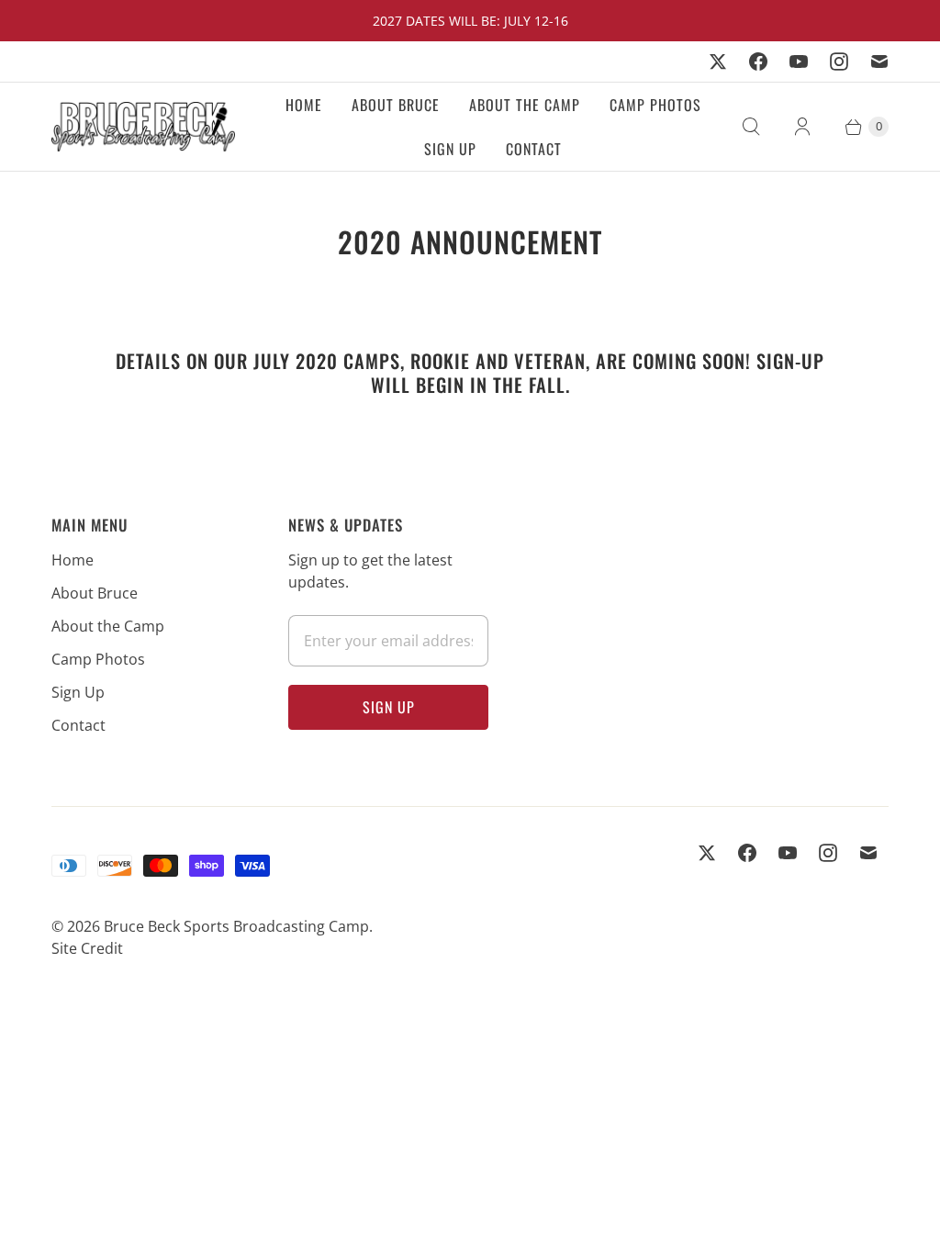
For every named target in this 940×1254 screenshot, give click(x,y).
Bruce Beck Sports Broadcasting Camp (236, 926)
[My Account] (802, 127)
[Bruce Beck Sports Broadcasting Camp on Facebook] (758, 61)
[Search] (751, 127)
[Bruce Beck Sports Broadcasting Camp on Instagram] (839, 61)
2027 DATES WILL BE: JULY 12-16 (470, 20)
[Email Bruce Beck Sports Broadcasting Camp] (879, 61)
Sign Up (450, 149)
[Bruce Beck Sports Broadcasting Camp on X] (718, 61)
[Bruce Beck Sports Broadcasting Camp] (143, 126)
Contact (534, 149)
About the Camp (524, 105)
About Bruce (396, 105)
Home (303, 105)
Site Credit (87, 948)
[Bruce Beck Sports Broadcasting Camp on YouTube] (798, 61)
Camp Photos (655, 105)
